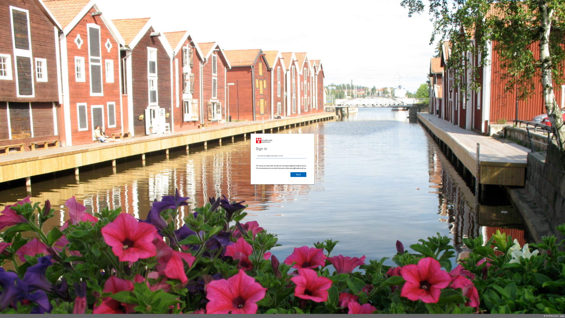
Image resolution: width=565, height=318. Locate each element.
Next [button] (298, 174)
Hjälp (562, 316)
